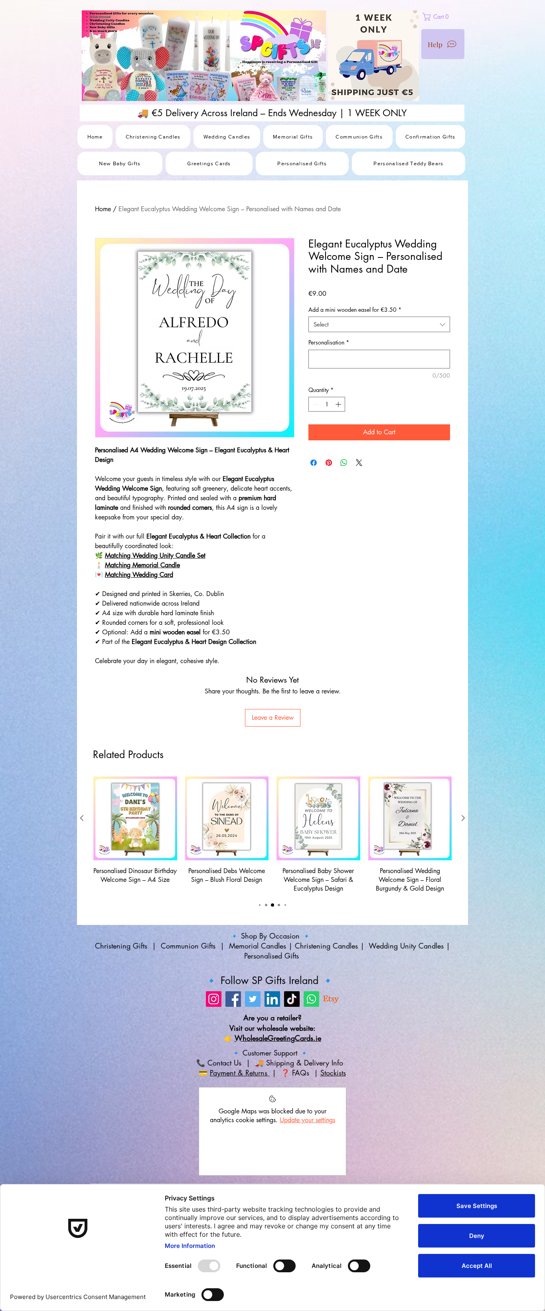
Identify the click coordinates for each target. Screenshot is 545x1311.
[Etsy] (331, 999)
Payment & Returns (240, 1072)
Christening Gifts (122, 946)
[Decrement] (315, 404)
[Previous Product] (82, 818)
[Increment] (339, 404)
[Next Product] (463, 818)
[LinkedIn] (272, 999)
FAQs (302, 1072)
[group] (272, 835)
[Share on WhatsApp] (344, 462)
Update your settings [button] (307, 1120)
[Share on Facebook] (313, 462)
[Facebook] (233, 999)
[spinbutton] (327, 404)
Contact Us (223, 1062)
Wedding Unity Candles (406, 946)
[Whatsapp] (311, 999)
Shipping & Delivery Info (306, 1062)
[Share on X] (359, 462)
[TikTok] (292, 999)
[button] (454, 17)
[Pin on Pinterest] (329, 462)
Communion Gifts (188, 946)
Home (103, 209)
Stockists (333, 1072)
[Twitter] (253, 999)
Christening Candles (326, 946)
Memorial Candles (257, 946)
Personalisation (328, 342)
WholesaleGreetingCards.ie (278, 1038)
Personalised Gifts (272, 955)
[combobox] (379, 324)
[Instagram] (213, 999)
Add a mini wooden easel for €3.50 (354, 309)
